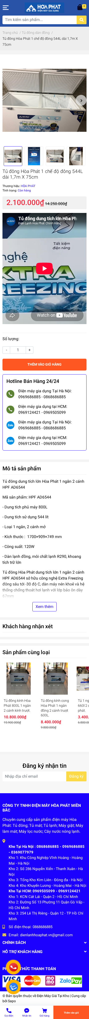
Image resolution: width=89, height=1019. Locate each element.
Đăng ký (76, 776)
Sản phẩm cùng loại (26, 652)
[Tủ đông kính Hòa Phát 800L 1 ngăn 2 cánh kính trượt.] (18, 679)
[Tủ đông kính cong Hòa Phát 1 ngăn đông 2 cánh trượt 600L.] (56, 679)
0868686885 (42, 927)
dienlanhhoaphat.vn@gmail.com (46, 935)
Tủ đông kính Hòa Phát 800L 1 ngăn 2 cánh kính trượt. (17, 705)
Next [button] (81, 100)
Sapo (12, 1001)
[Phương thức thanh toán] (42, 981)
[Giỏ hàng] (80, 7)
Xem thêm (44, 606)
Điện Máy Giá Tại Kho (53, 996)
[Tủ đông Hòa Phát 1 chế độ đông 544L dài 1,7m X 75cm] (44, 100)
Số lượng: (10, 338)
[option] (44, 100)
